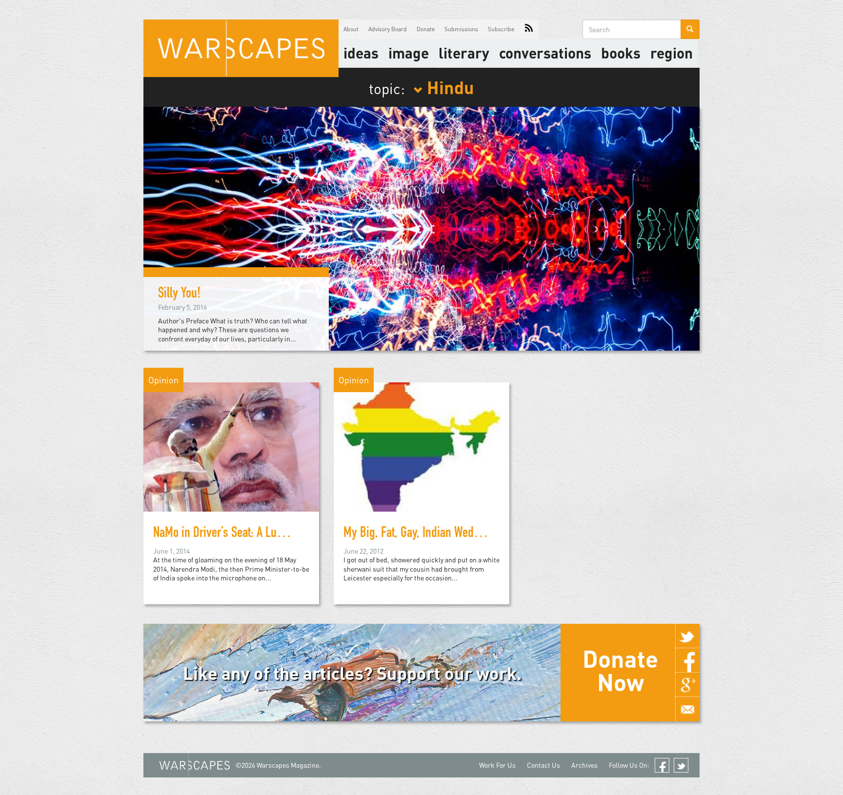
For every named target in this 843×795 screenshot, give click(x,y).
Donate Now (620, 670)
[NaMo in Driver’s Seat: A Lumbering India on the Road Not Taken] (231, 446)
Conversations (545, 52)
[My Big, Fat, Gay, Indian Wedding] (421, 446)
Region (671, 52)
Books (621, 52)
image (408, 52)
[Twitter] (687, 636)
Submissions (461, 29)
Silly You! (179, 294)
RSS (529, 29)
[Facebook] (687, 660)
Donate (426, 29)
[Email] (687, 709)
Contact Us (543, 765)
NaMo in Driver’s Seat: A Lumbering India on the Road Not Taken (299, 534)
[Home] (241, 48)
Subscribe (501, 29)
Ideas (361, 52)
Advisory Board (387, 29)
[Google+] (687, 685)
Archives (584, 765)
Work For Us (497, 765)
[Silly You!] (421, 227)
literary (464, 52)
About (351, 29)
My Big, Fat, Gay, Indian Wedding (418, 534)
